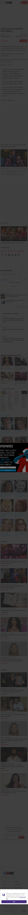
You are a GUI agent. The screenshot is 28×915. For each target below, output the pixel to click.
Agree (14, 901)
